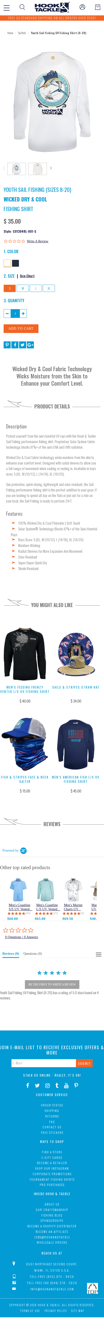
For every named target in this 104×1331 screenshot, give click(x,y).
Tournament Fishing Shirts (52, 1179)
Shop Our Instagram (52, 1168)
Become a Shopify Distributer (52, 1226)
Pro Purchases (52, 1185)
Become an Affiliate (52, 1232)
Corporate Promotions (52, 1174)
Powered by (10, 850)
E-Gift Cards (52, 1157)
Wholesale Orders (52, 1242)
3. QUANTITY (14, 300)
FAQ (52, 1122)
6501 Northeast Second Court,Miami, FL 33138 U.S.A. (52, 1267)
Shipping (52, 1111)
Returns (52, 1116)
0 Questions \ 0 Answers (21, 937)
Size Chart (27, 275)
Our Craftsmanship (52, 1210)
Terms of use (30, 1311)
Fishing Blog (52, 1215)
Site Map (77, 1311)
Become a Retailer (52, 1163)
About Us (52, 1204)
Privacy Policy (56, 1311)
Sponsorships (52, 1220)
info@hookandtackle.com (52, 1289)
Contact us (52, 1127)
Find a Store (52, 1152)
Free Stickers (52, 1132)
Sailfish (22, 33)
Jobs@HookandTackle (52, 1237)
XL (49, 288)
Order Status (52, 1105)
